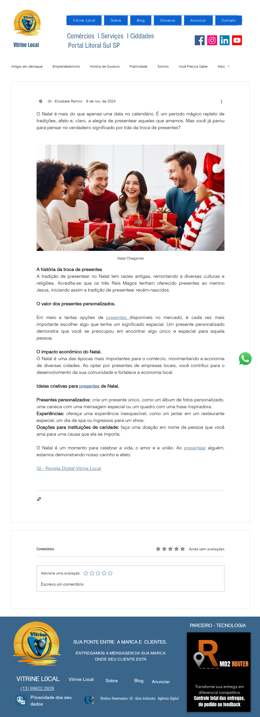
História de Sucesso (105, 66)
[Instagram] (212, 40)
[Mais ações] (221, 101)
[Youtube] (237, 40)
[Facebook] (200, 40)
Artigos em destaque (26, 66)
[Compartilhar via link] (39, 499)
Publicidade (138, 66)
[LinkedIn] (225, 40)
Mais (221, 66)
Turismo (163, 66)
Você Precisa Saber (193, 66)
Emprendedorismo (66, 66)
